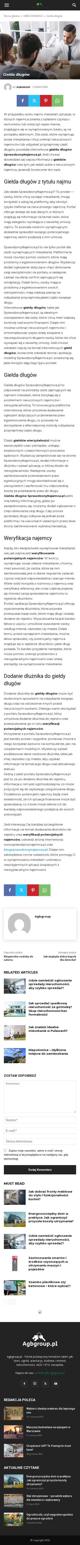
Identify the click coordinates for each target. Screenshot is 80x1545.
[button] (74, 5)
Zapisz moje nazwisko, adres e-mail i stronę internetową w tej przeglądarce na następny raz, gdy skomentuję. (36, 1154)
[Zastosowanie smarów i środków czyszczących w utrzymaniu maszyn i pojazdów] (15, 1263)
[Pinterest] (46, 101)
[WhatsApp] (57, 101)
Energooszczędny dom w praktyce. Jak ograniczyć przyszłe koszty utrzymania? (51, 1217)
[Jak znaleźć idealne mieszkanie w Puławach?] (15, 1032)
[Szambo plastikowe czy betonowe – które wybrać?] (15, 1287)
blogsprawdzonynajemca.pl (26, 849)
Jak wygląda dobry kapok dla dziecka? (59, 958)
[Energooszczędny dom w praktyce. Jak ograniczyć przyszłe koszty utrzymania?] (15, 1219)
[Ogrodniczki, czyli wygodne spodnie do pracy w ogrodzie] (13, 1519)
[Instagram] (35, 1384)
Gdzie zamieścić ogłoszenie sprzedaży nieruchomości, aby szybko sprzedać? (50, 984)
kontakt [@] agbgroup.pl (50, 1373)
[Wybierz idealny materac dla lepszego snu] (13, 1413)
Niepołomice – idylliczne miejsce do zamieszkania (48, 1052)
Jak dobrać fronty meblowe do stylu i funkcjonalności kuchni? (50, 1195)
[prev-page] (6, 1301)
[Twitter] (34, 101)
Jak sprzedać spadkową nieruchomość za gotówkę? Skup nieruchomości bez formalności (50, 1009)
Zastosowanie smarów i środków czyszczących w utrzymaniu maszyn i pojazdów (48, 1263)
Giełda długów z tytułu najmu (37, 182)
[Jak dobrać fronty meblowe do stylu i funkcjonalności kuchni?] (15, 1197)
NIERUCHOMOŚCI (33, 16)
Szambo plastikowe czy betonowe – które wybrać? (50, 1284)
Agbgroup (23, 87)
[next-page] (12, 1301)
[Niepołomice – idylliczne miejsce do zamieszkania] (15, 1055)
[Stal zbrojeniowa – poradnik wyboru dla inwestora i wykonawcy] (13, 1500)
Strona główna (12, 16)
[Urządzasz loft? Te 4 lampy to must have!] (13, 1450)
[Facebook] (22, 101)
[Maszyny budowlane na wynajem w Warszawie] (13, 1432)
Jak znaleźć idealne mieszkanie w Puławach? (48, 1029)
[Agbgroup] (8, 87)
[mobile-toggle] (6, 5)
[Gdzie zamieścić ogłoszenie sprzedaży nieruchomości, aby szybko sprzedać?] (15, 986)
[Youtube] (56, 1384)
